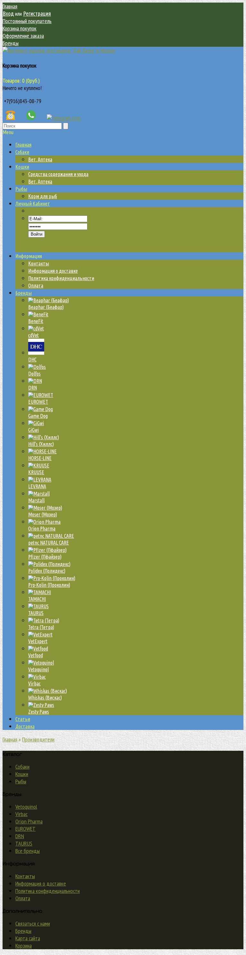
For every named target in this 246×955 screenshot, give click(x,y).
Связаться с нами (32, 923)
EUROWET (25, 828)
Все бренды (27, 850)
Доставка (25, 726)
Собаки (22, 766)
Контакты (38, 263)
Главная (10, 6)
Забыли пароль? (46, 241)
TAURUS (23, 843)
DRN (19, 836)
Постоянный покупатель (27, 21)
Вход (8, 13)
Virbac (21, 814)
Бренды (11, 43)
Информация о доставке (53, 271)
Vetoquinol (26, 806)
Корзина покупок (20, 28)
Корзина (23, 945)
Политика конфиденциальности (61, 278)
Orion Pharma (29, 821)
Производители (38, 739)
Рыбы (20, 781)
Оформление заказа (23, 35)
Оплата (35, 285)
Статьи (22, 719)
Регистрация (37, 13)
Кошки (21, 774)
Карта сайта (27, 938)
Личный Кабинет (32, 203)
